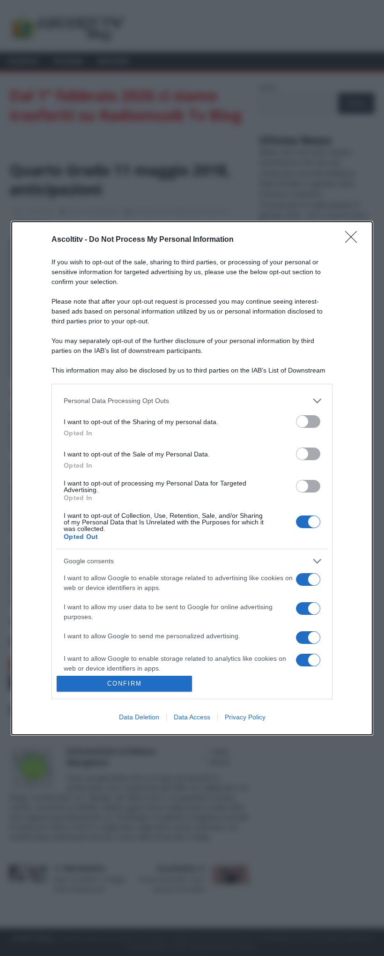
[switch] (308, 421)
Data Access (192, 717)
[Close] (354, 240)
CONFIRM (124, 683)
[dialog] (192, 478)
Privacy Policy (245, 717)
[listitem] (192, 401)
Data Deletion (139, 717)
